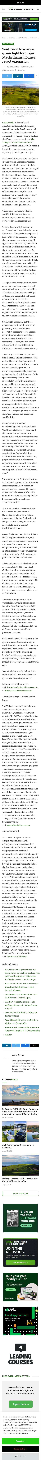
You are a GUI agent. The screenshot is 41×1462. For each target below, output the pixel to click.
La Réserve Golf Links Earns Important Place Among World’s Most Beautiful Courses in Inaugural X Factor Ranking (20, 1111)
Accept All (20, 1441)
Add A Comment (20, 1193)
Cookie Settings (20, 1449)
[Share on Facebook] (29, 76)
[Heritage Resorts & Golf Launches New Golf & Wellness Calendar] (20, 1165)
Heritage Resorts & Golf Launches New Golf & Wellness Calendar (20, 1179)
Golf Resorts (8, 44)
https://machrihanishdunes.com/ (22, 687)
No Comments (9, 70)
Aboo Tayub (14, 67)
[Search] (37, 8)
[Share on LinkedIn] (18, 76)
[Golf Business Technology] (22, 9)
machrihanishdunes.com (18, 825)
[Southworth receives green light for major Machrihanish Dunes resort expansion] (20, 93)
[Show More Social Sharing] (36, 76)
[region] (20, 1437)
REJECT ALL (20, 1457)
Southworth (7, 122)
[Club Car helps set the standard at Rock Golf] (20, 1131)
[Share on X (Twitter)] (7, 76)
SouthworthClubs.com (17, 956)
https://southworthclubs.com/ (18, 690)
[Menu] (3, 8)
